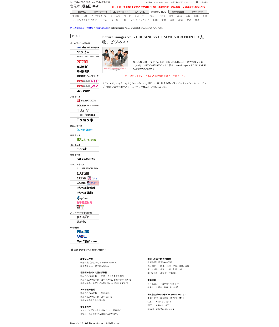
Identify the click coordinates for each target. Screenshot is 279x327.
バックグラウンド (140, 20)
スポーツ (139, 16)
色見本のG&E (77, 28)
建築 (180, 20)
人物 (85, 16)
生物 (188, 16)
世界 (163, 20)
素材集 (75, 16)
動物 (196, 16)
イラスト (115, 20)
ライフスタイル (99, 16)
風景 (171, 16)
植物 (179, 16)
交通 (189, 20)
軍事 (197, 20)
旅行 (162, 16)
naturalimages (102, 28)
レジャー (152, 16)
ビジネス (115, 16)
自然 (204, 16)
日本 (155, 20)
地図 (172, 20)
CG (125, 20)
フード (127, 16)
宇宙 (105, 20)
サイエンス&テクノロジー (85, 20)
